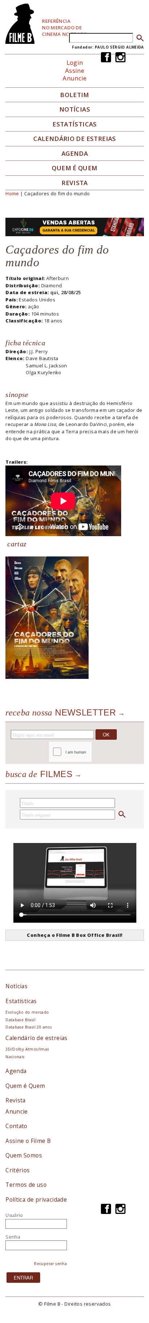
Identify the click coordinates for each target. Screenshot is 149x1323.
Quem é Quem (25, 1086)
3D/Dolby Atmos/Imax (27, 1049)
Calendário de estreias (36, 1038)
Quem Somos (23, 1155)
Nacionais (15, 1056)
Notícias (74, 109)
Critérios (17, 1170)
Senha (12, 1237)
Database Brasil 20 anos (28, 1027)
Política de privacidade (36, 1199)
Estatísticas (74, 124)
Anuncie (75, 78)
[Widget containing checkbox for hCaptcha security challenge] (89, 751)
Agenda (74, 153)
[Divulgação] (47, 617)
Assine (74, 70)
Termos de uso (26, 1185)
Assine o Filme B (28, 1141)
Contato (16, 1126)
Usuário (14, 1215)
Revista (74, 183)
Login (75, 62)
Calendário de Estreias (74, 138)
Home (12, 193)
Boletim (74, 95)
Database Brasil (20, 1019)
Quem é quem (74, 168)
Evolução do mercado (27, 1012)
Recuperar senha (50, 1263)
